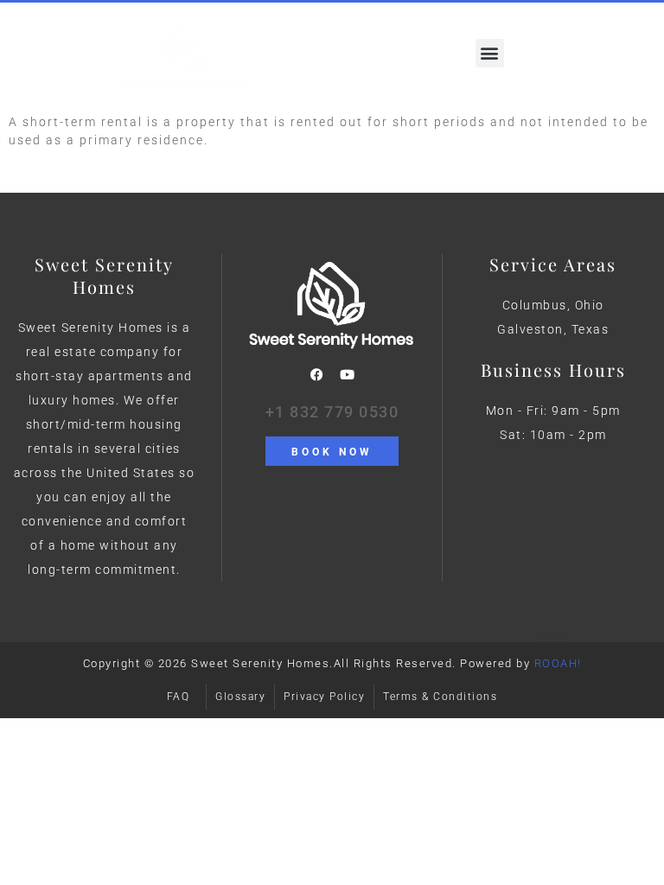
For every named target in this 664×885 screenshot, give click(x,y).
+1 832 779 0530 (332, 412)
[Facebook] (316, 375)
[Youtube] (347, 375)
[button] (490, 53)
